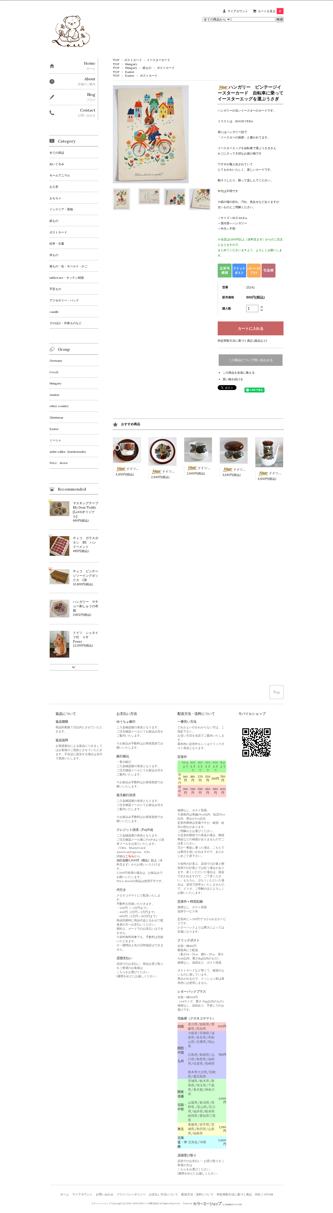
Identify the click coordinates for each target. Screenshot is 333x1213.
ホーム (64, 1194)
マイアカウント (237, 11)
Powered (188, 1203)
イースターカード (158, 60)
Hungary (131, 64)
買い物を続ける (233, 379)
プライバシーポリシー (131, 1194)
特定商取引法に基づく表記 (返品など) (242, 340)
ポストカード (133, 60)
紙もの (147, 68)
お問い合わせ (104, 1194)
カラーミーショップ (101, 1203)
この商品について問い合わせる (250, 360)
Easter (129, 72)
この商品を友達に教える (239, 372)
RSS (257, 1194)
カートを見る (269, 11)
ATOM (268, 1194)
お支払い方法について (163, 1194)
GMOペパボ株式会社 (148, 1203)
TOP (116, 60)
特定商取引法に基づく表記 (234, 1194)
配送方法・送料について (197, 1194)
